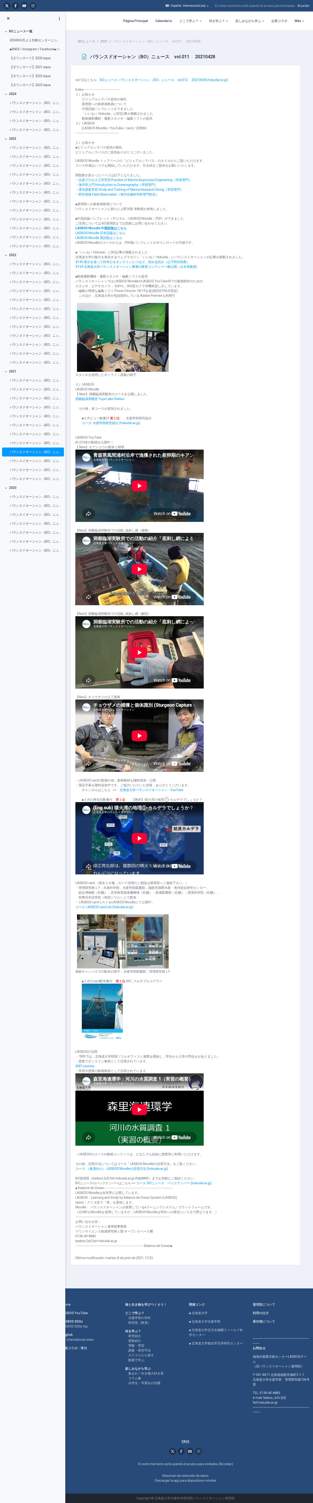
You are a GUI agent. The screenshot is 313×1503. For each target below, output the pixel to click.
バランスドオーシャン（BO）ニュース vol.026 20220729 (36, 309)
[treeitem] (32, 58)
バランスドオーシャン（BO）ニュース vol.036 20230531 (36, 210)
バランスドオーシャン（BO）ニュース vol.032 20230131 (36, 246)
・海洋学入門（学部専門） (116, 185)
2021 (12, 371)
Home (66, 1304)
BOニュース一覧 (21, 31)
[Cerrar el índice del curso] (8, 18)
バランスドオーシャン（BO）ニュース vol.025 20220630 (36, 317)
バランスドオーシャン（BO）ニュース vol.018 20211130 (36, 389)
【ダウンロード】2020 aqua (30, 58)
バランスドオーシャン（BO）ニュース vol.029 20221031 (36, 282)
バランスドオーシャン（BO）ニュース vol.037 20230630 (36, 201)
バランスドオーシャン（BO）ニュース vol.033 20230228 (36, 237)
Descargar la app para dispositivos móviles (185, 1480)
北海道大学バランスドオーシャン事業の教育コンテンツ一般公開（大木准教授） (137, 267)
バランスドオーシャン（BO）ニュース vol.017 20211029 (36, 398)
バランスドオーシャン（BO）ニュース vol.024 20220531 (36, 326)
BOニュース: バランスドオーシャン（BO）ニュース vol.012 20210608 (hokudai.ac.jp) (164, 80)
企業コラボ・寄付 (74, 1348)
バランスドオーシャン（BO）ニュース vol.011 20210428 (36, 452)
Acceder (303, 6)
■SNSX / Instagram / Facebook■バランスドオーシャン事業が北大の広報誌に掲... (36, 49)
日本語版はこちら (100, 233)
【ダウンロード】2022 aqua (30, 76)
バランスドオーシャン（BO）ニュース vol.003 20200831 (36, 532)
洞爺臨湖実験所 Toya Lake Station (99, 399)
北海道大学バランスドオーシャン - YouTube (151, 790)
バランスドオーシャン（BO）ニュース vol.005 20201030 (36, 514)
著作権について (264, 1321)
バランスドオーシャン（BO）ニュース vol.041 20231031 (36, 165)
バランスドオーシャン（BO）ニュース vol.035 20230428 (36, 219)
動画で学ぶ (136, 1360)
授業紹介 (134, 1341)
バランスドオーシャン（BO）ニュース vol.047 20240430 (36, 103)
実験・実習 (136, 1345)
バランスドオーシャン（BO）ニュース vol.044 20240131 (36, 130)
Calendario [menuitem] (163, 21)
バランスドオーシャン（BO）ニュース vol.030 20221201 (36, 273)
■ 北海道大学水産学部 (204, 1321)
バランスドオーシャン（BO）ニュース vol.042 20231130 (36, 156)
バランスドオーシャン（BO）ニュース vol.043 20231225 (36, 147)
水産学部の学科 (139, 1318)
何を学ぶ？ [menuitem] (217, 21)
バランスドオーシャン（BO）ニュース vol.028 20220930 (36, 291)
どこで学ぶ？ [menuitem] (189, 21)
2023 (12, 138)
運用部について (264, 1304)
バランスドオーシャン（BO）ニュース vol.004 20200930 (36, 523)
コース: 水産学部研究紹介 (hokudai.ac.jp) (111, 423)
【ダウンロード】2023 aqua (30, 85)
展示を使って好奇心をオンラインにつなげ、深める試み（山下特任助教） (132, 262)
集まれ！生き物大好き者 (146, 1373)
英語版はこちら (98, 238)
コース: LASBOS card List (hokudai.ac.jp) (104, 907)
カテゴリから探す (141, 1355)
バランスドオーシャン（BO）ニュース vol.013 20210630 (36, 434)
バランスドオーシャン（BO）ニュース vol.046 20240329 (36, 112)
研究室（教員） (139, 1322)
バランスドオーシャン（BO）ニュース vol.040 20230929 (36, 174)
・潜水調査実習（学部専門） (129, 189)
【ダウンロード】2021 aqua (30, 67)
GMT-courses (84, 1066)
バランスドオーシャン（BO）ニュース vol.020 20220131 (36, 362)
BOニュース (86, 41)
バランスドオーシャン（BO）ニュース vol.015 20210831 (36, 416)
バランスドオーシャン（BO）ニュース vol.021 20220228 (36, 353)
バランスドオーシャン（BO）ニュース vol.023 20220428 (36, 335)
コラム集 (134, 1378)
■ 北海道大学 (198, 1313)
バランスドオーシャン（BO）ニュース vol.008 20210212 (36, 479)
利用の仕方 (261, 1313)
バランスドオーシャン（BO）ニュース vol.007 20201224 (36, 496)
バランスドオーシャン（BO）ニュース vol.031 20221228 (36, 264)
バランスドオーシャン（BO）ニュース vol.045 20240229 (36, 121)
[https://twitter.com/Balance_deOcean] (6, 5)
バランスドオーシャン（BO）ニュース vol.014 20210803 (36, 425)
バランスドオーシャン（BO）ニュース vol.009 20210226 (36, 470)
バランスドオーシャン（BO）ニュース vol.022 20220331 (36, 344)
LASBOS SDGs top (74, 1326)
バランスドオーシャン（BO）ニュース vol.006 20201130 (36, 505)
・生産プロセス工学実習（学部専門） (133, 180)
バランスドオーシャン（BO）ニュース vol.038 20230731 (36, 192)
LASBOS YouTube (74, 1313)
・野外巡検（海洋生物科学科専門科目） (117, 194)
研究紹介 (134, 1336)
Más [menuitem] (298, 21)
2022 (12, 255)
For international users (77, 1339)
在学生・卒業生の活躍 (144, 1383)
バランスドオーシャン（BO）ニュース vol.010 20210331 (36, 461)
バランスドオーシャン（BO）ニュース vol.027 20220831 (36, 300)
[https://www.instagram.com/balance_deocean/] (33, 5)
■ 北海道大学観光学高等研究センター (216, 1343)
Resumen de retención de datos (185, 1476)
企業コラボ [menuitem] (279, 21)
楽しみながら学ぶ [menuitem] (248, 21)
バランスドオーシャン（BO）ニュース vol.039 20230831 (36, 183)
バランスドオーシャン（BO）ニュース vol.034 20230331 (36, 228)
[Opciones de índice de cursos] (59, 18)
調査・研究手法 (139, 1350)
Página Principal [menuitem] (135, 21)
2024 (12, 94)
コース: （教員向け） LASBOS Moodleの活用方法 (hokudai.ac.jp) (121, 1168)
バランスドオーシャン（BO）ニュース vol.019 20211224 (36, 380)
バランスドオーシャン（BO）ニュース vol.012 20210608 (36, 443)
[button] (187, 5)
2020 (12, 488)
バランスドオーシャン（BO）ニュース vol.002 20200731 (36, 541)
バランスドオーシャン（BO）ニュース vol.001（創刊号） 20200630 (36, 550)
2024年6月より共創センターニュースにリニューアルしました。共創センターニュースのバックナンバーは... (36, 40)
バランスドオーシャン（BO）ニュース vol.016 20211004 (36, 407)
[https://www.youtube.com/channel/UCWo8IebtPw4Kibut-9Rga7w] (24, 5)
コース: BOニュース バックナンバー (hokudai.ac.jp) (174, 1183)
